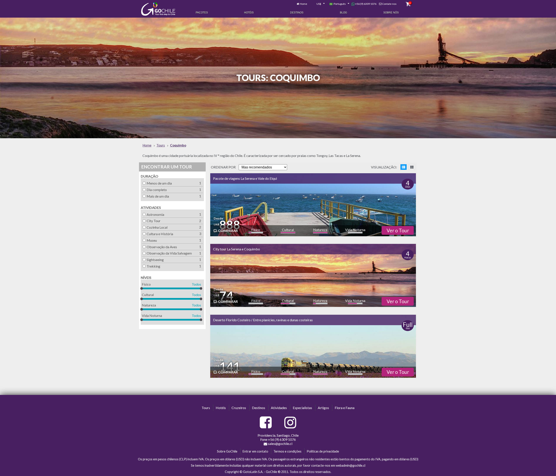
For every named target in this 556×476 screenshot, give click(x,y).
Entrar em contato (255, 451)
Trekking (153, 266)
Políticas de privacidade (323, 451)
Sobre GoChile (227, 451)
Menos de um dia (159, 183)
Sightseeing (155, 260)
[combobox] (318, 4)
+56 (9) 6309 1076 (365, 3)
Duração (149, 176)
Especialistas (302, 408)
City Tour (154, 221)
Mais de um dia (158, 196)
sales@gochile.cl (280, 443)
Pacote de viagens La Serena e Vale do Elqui (245, 178)
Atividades (151, 207)
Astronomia (155, 214)
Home (303, 3)
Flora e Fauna (344, 408)
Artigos (323, 408)
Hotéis (249, 12)
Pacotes (202, 12)
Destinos (296, 12)
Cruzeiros (239, 408)
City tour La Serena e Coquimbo (236, 249)
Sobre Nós (391, 12)
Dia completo (157, 190)
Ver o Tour (398, 230)
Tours (206, 408)
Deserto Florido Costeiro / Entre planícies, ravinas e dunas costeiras (263, 320)
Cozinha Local (157, 227)
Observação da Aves (162, 247)
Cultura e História (160, 234)
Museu (152, 240)
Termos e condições (287, 451)
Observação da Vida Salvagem (169, 253)
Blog (343, 12)
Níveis (146, 277)
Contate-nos (389, 3)
